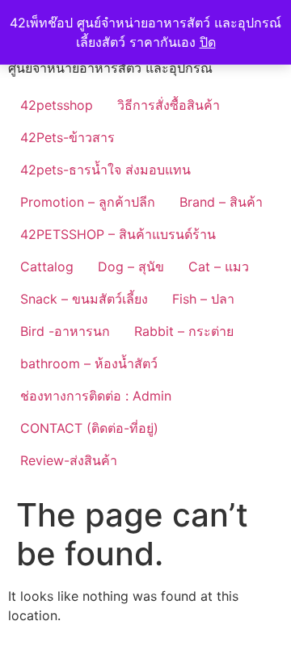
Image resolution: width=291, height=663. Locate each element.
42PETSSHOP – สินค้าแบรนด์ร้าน (118, 234)
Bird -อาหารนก (65, 331)
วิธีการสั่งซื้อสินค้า (168, 105)
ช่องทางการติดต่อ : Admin (95, 396)
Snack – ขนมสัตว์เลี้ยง (84, 299)
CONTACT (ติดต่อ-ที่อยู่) (89, 428)
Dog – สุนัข (131, 266)
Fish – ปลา (203, 299)
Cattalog (47, 266)
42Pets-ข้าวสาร (67, 137)
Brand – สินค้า (221, 202)
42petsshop (56, 105)
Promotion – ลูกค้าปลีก (87, 202)
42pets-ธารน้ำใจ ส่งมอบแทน (105, 170)
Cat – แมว (218, 266)
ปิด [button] (208, 42)
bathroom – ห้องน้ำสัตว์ (89, 363)
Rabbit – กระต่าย (184, 331)
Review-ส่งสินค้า (68, 460)
